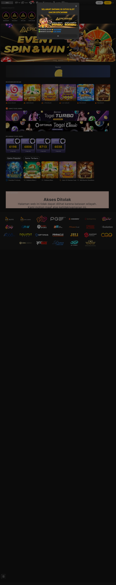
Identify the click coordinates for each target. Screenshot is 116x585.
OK (58, 36)
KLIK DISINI (57, 29)
